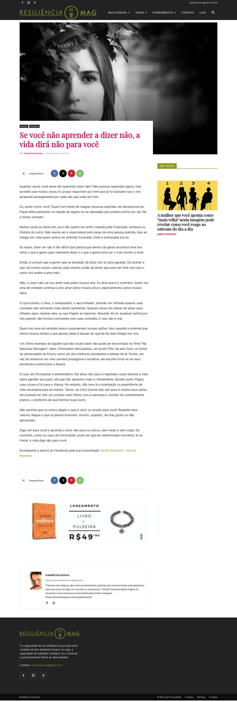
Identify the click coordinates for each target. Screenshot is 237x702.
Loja (203, 12)
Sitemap (201, 697)
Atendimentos (162, 12)
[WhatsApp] (80, 173)
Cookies (189, 697)
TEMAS (139, 12)
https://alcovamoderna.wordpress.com (64, 580)
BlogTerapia (118, 12)
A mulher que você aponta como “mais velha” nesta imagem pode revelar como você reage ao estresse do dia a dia (185, 221)
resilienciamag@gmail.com (47, 665)
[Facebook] (22, 2)
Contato (187, 12)
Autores (24, 126)
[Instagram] (28, 2)
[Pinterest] (71, 173)
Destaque (34, 126)
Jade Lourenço (166, 234)
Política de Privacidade (169, 697)
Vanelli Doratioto (33, 153)
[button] (212, 13)
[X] (34, 2)
